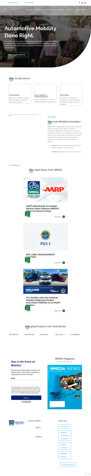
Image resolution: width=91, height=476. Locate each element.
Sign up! (26, 398)
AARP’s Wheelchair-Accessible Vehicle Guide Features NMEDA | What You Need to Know (42, 208)
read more (57, 217)
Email (13, 378)
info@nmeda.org (12, 2)
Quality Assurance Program (45, 9)
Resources (29, 9)
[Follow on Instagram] (85, 2)
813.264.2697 (29, 2)
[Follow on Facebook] (79, 2)
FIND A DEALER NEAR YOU (17, 55)
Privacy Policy (68, 465)
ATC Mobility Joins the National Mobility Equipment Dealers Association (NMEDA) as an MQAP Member (43, 301)
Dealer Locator (63, 446)
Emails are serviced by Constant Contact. (30, 392)
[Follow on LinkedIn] (82, 2)
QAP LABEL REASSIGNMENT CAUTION (40, 255)
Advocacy (69, 9)
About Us (60, 9)
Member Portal (81, 9)
